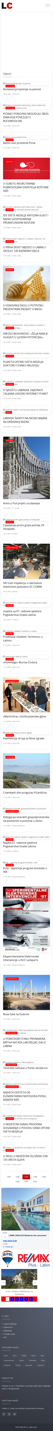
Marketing (8, 1330)
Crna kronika (11, 1033)
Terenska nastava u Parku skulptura (25, 1068)
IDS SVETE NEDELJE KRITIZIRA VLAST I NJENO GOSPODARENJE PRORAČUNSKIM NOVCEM (25, 219)
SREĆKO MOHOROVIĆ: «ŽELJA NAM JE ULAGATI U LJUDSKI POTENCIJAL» (25, 335)
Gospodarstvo (12, 547)
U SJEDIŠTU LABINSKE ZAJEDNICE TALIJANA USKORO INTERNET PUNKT (25, 391)
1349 (44, 1177)
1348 (35, 1177)
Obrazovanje (11, 1065)
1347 (26, 1177)
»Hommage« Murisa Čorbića (20, 662)
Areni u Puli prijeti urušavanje (21, 503)
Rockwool (7, 1365)
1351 (26, 1181)
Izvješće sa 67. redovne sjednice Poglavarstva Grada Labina (22, 613)
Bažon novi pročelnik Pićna (19, 143)
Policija (18, 1365)
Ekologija (10, 86)
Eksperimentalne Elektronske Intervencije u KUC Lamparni (21, 958)
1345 (9, 1177)
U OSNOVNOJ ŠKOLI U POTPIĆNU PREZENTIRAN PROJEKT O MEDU (23, 307)
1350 (17, 1181)
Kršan (43, 1360)
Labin (6, 1356)
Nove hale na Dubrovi (16, 1014)
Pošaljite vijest (9, 1334)
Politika (10, 140)
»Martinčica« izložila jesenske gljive (24, 716)
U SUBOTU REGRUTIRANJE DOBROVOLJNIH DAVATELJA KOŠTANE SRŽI (26, 187)
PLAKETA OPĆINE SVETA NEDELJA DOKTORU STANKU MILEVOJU (23, 363)
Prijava (4, 1393)
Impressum (8, 1327)
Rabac (33, 1356)
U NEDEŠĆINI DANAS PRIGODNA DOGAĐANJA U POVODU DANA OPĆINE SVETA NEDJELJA (26, 1128)
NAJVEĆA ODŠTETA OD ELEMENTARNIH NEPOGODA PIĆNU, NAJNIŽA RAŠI (25, 1096)
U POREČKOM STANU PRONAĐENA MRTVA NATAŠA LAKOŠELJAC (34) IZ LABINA (24, 1042)
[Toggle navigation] (47, 5)
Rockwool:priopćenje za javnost (22, 89)
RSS (5, 1337)
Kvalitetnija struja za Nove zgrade (23, 738)
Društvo (10, 162)
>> (35, 1282)
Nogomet (28, 1365)
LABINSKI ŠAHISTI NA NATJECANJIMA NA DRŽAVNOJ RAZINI (25, 419)
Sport (9, 412)
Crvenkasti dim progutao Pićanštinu (25, 792)
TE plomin (40, 1365)
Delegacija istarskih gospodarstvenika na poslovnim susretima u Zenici (26, 818)
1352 (35, 1181)
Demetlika (32, 1360)
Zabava (9, 890)
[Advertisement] (26, 42)
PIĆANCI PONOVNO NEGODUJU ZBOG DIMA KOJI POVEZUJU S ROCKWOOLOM (26, 117)
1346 (17, 1177)
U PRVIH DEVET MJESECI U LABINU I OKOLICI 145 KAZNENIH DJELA (24, 249)
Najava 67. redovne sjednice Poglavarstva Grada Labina (20, 844)
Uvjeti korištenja (10, 1324)
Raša (42, 1356)
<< (3, 1282)
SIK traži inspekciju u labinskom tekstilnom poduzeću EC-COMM (22, 584)
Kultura (10, 441)
